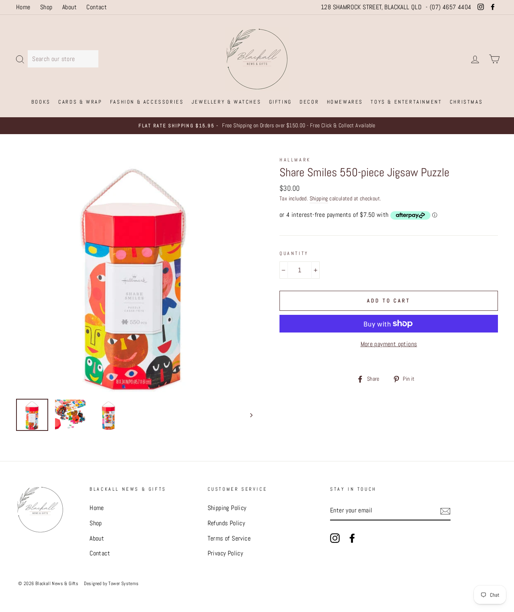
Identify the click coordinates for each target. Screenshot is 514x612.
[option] (257, 125)
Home (23, 7)
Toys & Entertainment (406, 101)
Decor (309, 101)
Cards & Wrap (80, 101)
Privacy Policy (225, 553)
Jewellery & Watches (226, 101)
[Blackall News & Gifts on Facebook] (352, 537)
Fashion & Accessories (147, 101)
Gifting (280, 101)
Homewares (345, 101)
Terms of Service (229, 538)
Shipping (319, 198)
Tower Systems (123, 583)
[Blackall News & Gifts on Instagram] (335, 537)
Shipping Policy (227, 508)
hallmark (295, 160)
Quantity (294, 253)
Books (41, 101)
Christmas (466, 101)
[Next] (248, 415)
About (69, 7)
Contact (96, 7)
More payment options (389, 344)
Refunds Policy (226, 523)
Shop (46, 7)
